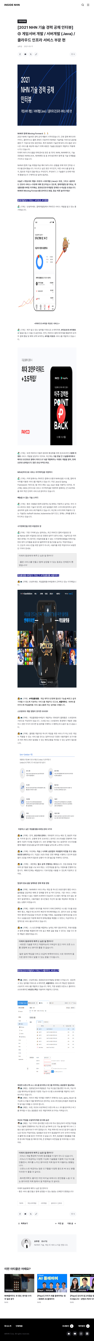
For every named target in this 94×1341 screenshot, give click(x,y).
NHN (21, 1203)
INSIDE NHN (12, 4)
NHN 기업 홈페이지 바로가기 (68, 1333)
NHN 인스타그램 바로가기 (81, 1333)
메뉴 (88, 4)
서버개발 (44, 1203)
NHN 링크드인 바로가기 (87, 1333)
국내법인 (65, 1326)
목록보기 (24, 1223)
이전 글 (61, 1223)
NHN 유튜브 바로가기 (74, 1333)
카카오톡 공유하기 (25, 54)
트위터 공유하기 (30, 54)
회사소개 (7, 1326)
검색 (82, 4)
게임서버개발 (32, 1203)
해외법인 (81, 1326)
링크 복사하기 (36, 54)
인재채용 (19, 1326)
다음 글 (70, 1223)
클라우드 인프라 (56, 1203)
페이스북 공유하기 (20, 54)
